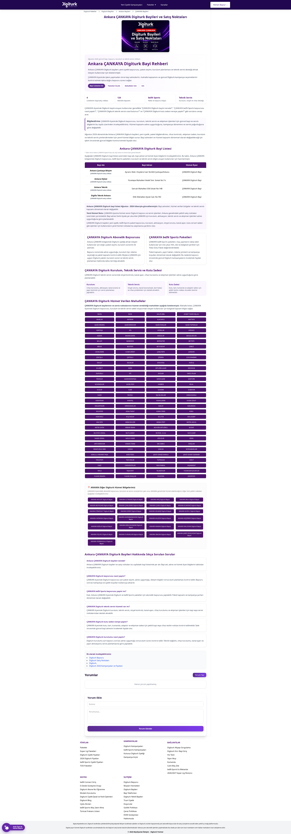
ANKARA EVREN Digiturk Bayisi (131, 511)
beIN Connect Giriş (88, 782)
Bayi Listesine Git (96, 86)
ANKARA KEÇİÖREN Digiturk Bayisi (189, 518)
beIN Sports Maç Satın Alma (92, 807)
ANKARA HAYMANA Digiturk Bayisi (101, 518)
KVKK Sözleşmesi (131, 815)
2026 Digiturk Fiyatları (89, 758)
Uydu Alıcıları (85, 804)
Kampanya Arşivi (131, 757)
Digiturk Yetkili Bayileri (133, 796)
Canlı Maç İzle (173, 765)
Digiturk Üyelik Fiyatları (90, 755)
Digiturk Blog (85, 800)
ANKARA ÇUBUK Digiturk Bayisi (160, 505)
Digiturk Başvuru (96, 657)
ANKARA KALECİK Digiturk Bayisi (160, 518)
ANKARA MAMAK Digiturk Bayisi (160, 526)
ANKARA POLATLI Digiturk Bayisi (101, 534)
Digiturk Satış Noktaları (99, 660)
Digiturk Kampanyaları (133, 746)
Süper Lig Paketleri (88, 751)
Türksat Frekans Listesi (90, 811)
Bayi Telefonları (130, 793)
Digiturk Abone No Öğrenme (92, 789)
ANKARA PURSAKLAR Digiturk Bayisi (131, 534)
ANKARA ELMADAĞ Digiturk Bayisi (189, 505)
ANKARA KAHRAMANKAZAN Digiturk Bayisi (131, 518)
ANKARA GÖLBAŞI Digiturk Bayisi (160, 511)
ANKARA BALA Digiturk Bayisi (189, 499)
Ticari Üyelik (129, 800)
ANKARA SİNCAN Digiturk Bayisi (160, 534)
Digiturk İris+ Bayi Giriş (177, 751)
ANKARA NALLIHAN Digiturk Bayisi (189, 526)
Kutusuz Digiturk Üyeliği (134, 753)
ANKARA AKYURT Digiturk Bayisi (101, 499)
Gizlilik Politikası (130, 807)
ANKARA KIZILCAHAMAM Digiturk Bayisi (130, 526)
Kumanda (171, 762)
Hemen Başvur (220, 4)
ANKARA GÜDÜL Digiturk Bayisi (189, 511)
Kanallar (164, 5)
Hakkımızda (129, 818)
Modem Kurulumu (88, 793)
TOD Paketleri (86, 765)
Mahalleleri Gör (131, 86)
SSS (143, 86)
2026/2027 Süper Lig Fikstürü (179, 773)
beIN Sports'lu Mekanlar (177, 769)
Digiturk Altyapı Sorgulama (179, 747)
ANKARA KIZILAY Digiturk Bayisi (101, 526)
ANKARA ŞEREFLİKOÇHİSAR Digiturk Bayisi (189, 534)
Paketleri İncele (114, 86)
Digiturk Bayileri (130, 789)
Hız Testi (170, 755)
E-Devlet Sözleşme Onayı (90, 786)
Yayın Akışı (171, 758)
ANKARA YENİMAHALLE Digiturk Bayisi (101, 542)
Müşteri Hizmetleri (132, 786)
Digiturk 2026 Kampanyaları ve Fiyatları (106, 666)
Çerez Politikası (130, 811)
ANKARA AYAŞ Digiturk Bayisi (160, 499)
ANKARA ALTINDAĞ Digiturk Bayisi (130, 499)
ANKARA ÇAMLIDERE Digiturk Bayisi (131, 505)
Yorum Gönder (145, 728)
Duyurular (128, 804)
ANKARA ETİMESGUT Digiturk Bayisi (102, 511)
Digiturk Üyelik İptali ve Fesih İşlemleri (96, 796)
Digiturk (92, 663)
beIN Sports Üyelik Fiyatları (91, 762)
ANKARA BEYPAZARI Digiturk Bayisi (101, 505)
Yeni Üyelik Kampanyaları (131, 5)
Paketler (151, 5)
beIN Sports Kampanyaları (135, 750)
